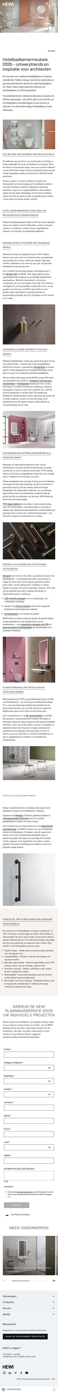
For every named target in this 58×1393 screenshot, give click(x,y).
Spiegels (7, 575)
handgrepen (39, 366)
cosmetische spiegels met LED (34, 624)
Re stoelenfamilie (34, 715)
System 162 (11, 274)
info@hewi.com (10, 1356)
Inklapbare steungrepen (40, 380)
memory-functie (22, 606)
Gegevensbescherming (33, 1379)
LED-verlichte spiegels (15, 598)
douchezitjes (9, 383)
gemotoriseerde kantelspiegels (17, 627)
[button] (5, 1280)
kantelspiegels (11, 613)
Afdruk (47, 1379)
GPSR (19, 1379)
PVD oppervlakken (11, 503)
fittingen (19, 815)
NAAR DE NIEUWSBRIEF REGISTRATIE (25, 1336)
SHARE (51, 51)
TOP (53, 1379)
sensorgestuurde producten (16, 818)
